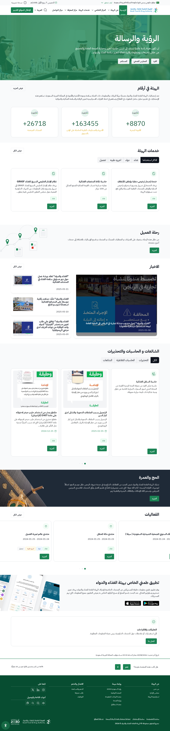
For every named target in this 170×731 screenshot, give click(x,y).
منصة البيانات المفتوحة (113, 696)
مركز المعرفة (72, 10)
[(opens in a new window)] (151, 603)
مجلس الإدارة (154, 693)
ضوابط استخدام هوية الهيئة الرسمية (118, 719)
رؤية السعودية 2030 (114, 689)
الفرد (155, 61)
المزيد (152, 206)
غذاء (136, 160)
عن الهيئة (114, 10)
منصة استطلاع (116, 704)
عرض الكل (17, 150)
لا (117, 667)
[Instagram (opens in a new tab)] (43, 690)
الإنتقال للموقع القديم (22, 10)
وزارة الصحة (117, 700)
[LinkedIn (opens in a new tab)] (38, 690)
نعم (126, 667)
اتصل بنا (151, 641)
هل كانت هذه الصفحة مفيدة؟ (146, 667)
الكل (155, 360)
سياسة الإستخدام (138, 719)
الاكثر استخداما (150, 160)
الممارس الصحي (140, 61)
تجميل (102, 160)
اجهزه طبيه (115, 160)
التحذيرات (143, 360)
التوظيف (80, 696)
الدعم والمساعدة (77, 689)
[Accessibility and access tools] (27, 703)
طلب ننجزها (79, 693)
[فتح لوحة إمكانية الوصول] (5, 725)
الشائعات (107, 360)
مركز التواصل (57, 10)
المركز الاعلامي (100, 10)
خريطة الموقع (99, 719)
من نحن (156, 689)
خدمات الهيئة (84, 10)
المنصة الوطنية (116, 693)
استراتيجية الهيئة (153, 696)
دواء (127, 160)
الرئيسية (123, 10)
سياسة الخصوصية (152, 719)
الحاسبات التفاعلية (125, 360)
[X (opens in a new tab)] (33, 690)
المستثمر (123, 61)
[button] (85, 463)
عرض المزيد (18, 88)
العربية (39, 10)
